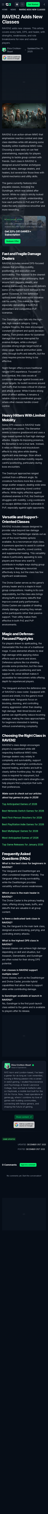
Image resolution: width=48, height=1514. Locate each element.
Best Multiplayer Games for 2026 (20, 831)
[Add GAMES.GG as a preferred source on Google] (11, 58)
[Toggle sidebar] (44, 4)
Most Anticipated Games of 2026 (20, 837)
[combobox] (17, 4)
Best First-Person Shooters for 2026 (22, 817)
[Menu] (3, 4)
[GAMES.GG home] (9, 4)
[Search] (22, 4)
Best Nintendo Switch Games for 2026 (23, 810)
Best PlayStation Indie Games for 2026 (23, 824)
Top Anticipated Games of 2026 (19, 804)
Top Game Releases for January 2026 (22, 844)
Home (4, 9)
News (13, 9)
